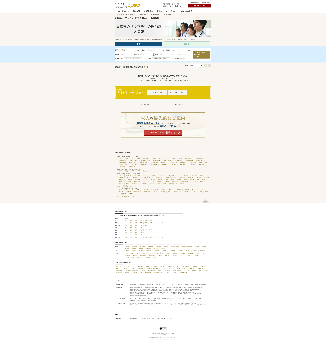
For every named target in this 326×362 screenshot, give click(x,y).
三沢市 (160, 158)
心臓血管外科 (122, 179)
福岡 (126, 237)
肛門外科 (145, 179)
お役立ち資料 (133, 300)
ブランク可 (186, 270)
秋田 (131, 220)
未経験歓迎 (202, 266)
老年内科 (121, 177)
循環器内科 (154, 175)
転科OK (195, 266)
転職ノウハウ (157, 298)
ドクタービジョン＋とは (165, 300)
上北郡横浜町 (183, 162)
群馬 (136, 223)
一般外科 (167, 177)
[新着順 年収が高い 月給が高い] (196, 65)
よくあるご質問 (179, 284)
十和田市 (154, 158)
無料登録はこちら (200, 5)
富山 (136, 225)
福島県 (145, 171)
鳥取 (126, 232)
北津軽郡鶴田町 (133, 162)
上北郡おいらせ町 (123, 164)
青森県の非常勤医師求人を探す (125, 186)
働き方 (144, 298)
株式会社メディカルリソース (167, 318)
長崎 (136, 237)
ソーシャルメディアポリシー (150, 305)
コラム (135, 298)
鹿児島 (156, 237)
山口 (146, 232)
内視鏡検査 (174, 272)
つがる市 (173, 158)
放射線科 (167, 181)
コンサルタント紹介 (169, 284)
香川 (126, 235)
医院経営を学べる (158, 272)
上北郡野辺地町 (154, 162)
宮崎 (151, 237)
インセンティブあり (180, 268)
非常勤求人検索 (141, 284)
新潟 (131, 225)
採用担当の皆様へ (196, 2)
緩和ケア (121, 183)
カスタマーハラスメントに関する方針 (167, 305)
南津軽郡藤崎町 (179, 160)
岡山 (131, 232)
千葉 (151, 223)
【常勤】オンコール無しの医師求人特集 (139, 291)
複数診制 (141, 268)
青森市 (120, 158)
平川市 (180, 158)
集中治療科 (144, 183)
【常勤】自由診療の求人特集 (175, 289)
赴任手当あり (191, 268)
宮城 (146, 220)
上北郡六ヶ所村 (203, 162)
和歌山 (146, 230)
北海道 (126, 218)
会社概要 (204, 2)
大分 (141, 237)
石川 (141, 225)
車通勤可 (194, 270)
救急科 (203, 179)
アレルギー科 (135, 183)
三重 (141, 227)
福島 (151, 220)
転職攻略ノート (150, 284)
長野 (126, 225)
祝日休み (167, 272)
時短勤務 (148, 268)
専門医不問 (167, 270)
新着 (140, 298)
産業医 (164, 183)
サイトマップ (133, 303)
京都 (131, 230)
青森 (126, 220)
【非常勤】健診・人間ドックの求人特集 (155, 294)
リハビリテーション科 (148, 181)
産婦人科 (179, 179)
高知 (141, 235)
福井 (146, 225)
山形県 (138, 171)
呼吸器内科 (128, 175)
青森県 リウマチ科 (168, 15)
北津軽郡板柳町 (122, 162)
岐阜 (126, 227)
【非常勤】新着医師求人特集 (150, 288)
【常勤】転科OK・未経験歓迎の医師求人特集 (160, 291)
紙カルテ (171, 268)
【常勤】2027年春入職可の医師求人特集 (192, 288)
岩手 (136, 220)
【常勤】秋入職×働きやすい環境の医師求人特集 (170, 288)
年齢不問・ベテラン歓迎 (173, 266)
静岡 (131, 227)
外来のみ (134, 268)
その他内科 (159, 177)
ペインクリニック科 (155, 183)
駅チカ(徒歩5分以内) (203, 270)
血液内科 (202, 175)
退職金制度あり (119, 270)
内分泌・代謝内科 (171, 175)
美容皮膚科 (128, 181)
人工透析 (193, 181)
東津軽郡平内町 (189, 158)
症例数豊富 (155, 268)
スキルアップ (178, 298)
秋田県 (132, 171)
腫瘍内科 (135, 177)
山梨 (162, 223)
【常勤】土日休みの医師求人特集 (191, 289)
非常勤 (187, 44)
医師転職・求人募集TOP (121, 15)
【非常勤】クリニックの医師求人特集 (192, 294)
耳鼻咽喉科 (137, 181)
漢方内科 (151, 177)
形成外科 (206, 177)
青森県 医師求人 (143, 15)
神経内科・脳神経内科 (183, 175)
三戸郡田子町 (191, 164)
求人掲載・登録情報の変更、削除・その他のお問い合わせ (151, 303)
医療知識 (170, 298)
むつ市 (167, 158)
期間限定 (160, 270)
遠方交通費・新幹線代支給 (132, 270)
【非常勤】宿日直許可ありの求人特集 (159, 292)
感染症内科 (143, 177)
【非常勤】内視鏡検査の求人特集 (174, 294)
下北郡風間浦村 (153, 164)
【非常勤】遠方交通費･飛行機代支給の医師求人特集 (182, 292)
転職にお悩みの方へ (152, 300)
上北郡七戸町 (164, 162)
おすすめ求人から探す (180, 58)
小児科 (192, 179)
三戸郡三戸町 (172, 164)
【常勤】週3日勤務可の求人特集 (159, 289)
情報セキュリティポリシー (136, 305)
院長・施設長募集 (186, 266)
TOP (131, 298)
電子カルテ (163, 268)
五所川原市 (146, 158)
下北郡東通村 (143, 164)
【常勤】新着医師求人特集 (136, 288)
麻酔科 (186, 179)
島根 (136, 232)
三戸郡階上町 (122, 167)
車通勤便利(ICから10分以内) (122, 272)
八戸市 (132, 158)
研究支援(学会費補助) (138, 266)
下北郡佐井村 (163, 164)
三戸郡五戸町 (182, 164)
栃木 (126, 223)
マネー (184, 298)
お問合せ (209, 2)
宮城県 (126, 171)
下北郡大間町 (133, 164)
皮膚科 (166, 179)
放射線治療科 (185, 181)
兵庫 (152, 230)
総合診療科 (159, 181)
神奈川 (156, 223)
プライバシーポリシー (190, 305)
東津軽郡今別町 (199, 158)
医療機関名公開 (183, 272)
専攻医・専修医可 (177, 270)
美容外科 (137, 179)
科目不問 (182, 183)
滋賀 (126, 230)
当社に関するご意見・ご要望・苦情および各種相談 (178, 303)
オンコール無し (127, 266)
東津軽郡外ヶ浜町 (133, 160)
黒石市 (138, 158)
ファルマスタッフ (134, 318)
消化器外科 (182, 177)
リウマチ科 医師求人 (155, 15)
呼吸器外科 (198, 177)
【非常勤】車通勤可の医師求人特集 (138, 295)
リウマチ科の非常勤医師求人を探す (126, 196)
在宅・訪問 (162, 266)
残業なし (143, 270)
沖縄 (162, 237)
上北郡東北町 (192, 162)
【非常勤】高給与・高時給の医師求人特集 (182, 291)
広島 (141, 232)
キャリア (150, 298)
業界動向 (164, 298)
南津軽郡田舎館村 (200, 160)
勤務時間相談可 (151, 270)
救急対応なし (126, 268)
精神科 (160, 179)
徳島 (131, 235)
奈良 (136, 230)
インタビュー (199, 298)
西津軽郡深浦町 (156, 160)
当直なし (118, 268)
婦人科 (172, 179)
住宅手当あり (200, 268)
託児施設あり (135, 272)
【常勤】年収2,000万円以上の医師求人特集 (140, 289)
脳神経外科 (190, 177)
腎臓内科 (161, 175)
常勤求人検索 (133, 15)
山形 (141, 220)
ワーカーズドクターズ (145, 318)
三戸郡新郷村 (131, 167)
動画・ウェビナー (142, 300)
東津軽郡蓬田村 (122, 160)
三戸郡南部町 (201, 164)
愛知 (136, 227)
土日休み (155, 266)
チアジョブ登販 (155, 318)
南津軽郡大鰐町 (189, 160)
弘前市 (126, 158)
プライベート (191, 298)
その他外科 (152, 179)
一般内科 (121, 175)
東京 (146, 223)
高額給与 (148, 266)
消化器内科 (137, 175)
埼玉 (141, 223)
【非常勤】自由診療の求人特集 (137, 294)
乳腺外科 (130, 179)
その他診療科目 (173, 183)
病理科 (127, 183)
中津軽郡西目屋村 (167, 160)
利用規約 (181, 305)
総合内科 (194, 175)
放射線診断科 (175, 181)
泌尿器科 (121, 181)
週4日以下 (118, 266)
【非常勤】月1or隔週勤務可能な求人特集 (139, 292)
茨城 (131, 223)
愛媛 (136, 235)
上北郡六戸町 (173, 162)
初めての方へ (159, 284)
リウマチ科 (201, 181)
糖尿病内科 (145, 175)
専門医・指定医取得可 (146, 272)
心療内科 (128, 177)
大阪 (141, 230)
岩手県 (120, 171)
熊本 (146, 237)
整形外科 (174, 177)
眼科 (198, 179)
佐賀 (131, 237)
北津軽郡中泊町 (143, 162)
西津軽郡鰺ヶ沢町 (145, 160)
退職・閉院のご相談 (201, 305)
